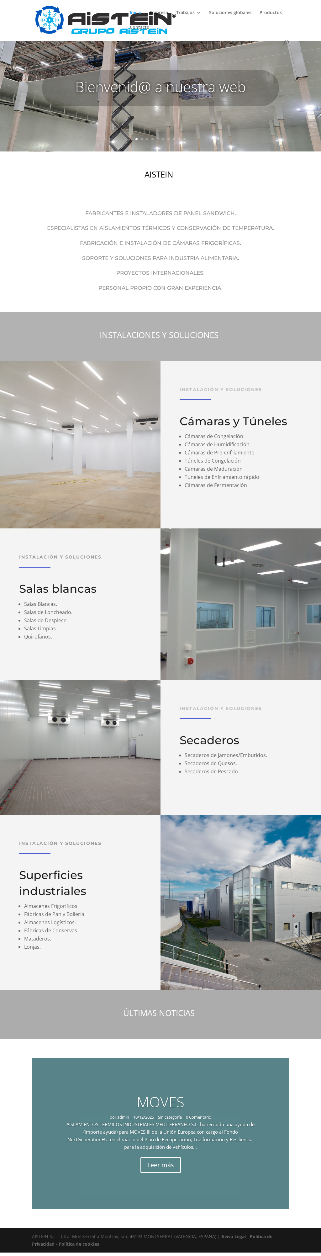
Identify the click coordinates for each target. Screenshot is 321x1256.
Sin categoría (170, 1117)
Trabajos (185, 12)
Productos (271, 12)
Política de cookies (79, 1244)
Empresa (159, 12)
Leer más (160, 1165)
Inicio (135, 12)
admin (123, 1117)
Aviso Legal (233, 1236)
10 (184, 139)
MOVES (160, 1101)
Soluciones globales (230, 12)
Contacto (140, 27)
